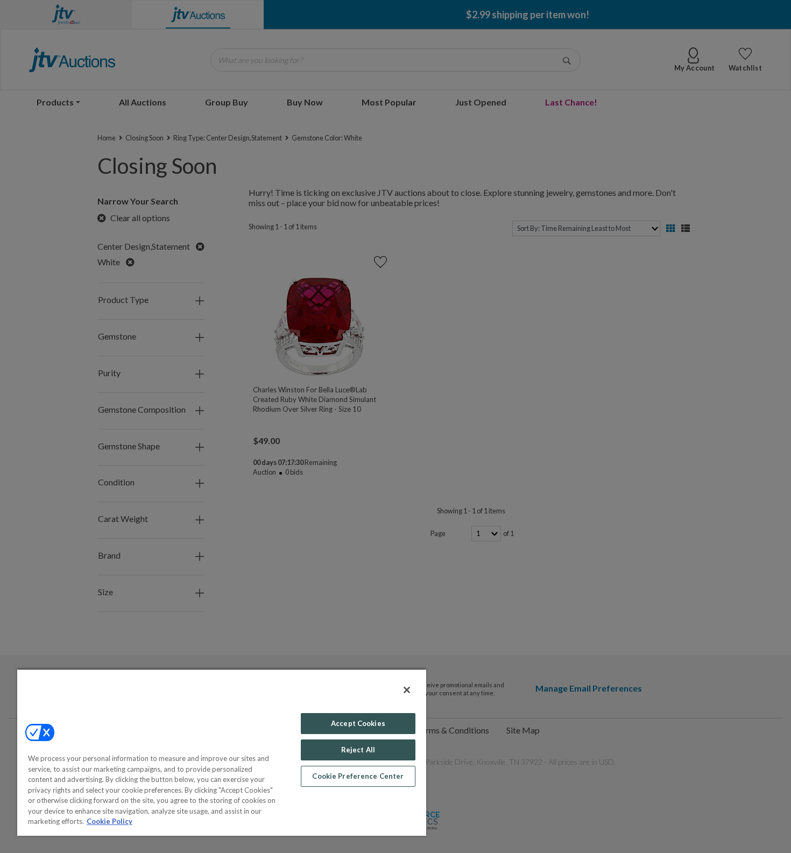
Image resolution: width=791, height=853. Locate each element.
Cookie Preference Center (358, 776)
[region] (221, 752)
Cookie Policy (109, 821)
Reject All (358, 749)
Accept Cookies (358, 723)
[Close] (407, 690)
